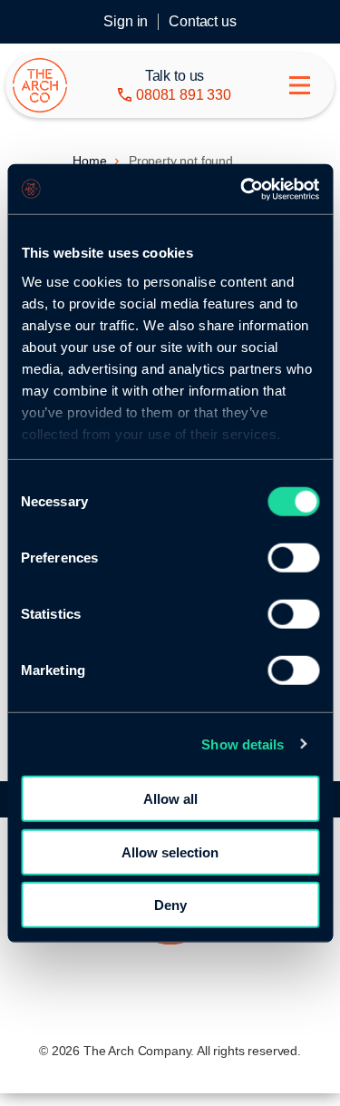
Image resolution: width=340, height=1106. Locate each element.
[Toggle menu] (299, 85)
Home (89, 160)
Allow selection (170, 851)
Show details (242, 743)
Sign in (125, 21)
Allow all (170, 799)
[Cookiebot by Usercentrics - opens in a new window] (242, 189)
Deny (170, 905)
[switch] (293, 558)
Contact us (202, 21)
